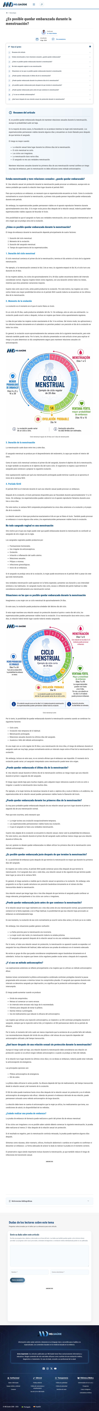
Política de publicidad (61, 1382)
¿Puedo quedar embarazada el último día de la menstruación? (31, 76)
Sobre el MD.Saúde (13, 1382)
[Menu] (34, 4)
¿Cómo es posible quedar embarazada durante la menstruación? (32, 62)
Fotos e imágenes (85, 1389)
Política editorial (37, 1382)
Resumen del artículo (18, 52)
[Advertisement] (49, 1176)
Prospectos (86, 1386)
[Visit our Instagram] (47, 1368)
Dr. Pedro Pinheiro (52, 33)
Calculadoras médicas (86, 1392)
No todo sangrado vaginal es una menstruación (26, 66)
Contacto (13, 1389)
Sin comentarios (61, 39)
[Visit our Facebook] (43, 1368)
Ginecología (13, 13)
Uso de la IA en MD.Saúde (37, 1391)
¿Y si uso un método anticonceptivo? (23, 94)
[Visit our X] (51, 1368)
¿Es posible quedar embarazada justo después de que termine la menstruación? (37, 85)
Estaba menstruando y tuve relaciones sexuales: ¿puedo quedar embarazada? (36, 57)
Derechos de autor (61, 1389)
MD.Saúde (7, 13)
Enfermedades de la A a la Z (85, 1382)
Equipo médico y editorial (13, 1386)
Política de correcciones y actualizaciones (37, 1387)
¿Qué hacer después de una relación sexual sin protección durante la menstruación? (38, 99)
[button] (49, 46)
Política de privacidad (61, 1386)
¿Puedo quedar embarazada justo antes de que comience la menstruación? (35, 90)
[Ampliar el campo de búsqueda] (41, 4)
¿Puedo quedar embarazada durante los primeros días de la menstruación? (35, 80)
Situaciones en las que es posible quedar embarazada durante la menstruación (36, 71)
